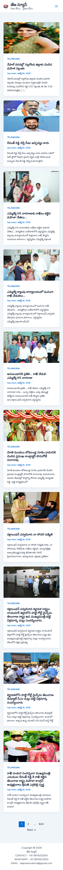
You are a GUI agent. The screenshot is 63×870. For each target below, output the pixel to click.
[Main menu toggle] (56, 6)
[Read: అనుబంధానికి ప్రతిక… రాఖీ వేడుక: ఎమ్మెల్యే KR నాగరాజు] (31, 347)
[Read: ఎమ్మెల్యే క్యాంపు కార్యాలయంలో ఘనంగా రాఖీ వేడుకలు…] (31, 264)
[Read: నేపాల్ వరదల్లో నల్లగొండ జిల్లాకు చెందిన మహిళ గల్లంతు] (31, 37)
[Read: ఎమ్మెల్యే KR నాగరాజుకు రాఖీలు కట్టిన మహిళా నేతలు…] (31, 186)
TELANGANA (13, 59)
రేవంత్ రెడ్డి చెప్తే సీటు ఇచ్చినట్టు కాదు (28, 143)
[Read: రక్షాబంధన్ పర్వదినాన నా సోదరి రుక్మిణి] (31, 507)
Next (31, 829)
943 (41, 824)
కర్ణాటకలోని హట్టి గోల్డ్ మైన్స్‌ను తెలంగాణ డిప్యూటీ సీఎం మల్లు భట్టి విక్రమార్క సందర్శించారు (30, 698)
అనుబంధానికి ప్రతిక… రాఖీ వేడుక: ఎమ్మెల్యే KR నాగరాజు (27, 375)
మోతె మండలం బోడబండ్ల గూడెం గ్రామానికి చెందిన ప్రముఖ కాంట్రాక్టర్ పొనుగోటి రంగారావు (31, 456)
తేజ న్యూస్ (19, 4)
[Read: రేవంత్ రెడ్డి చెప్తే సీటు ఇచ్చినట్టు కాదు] (31, 115)
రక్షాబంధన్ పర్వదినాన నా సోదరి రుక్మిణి (29, 534)
